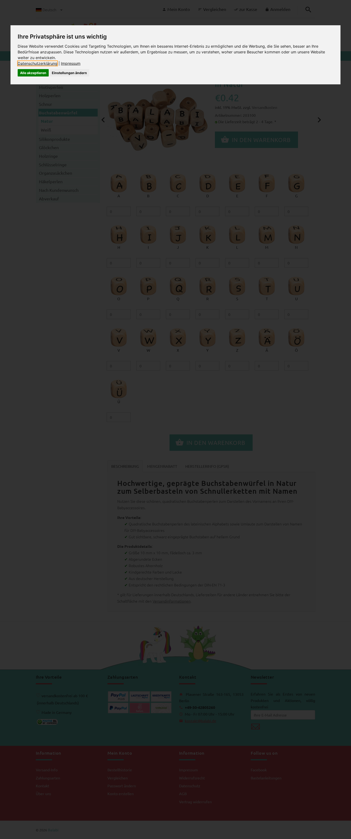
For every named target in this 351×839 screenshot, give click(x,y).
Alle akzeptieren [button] (33, 73)
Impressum (70, 63)
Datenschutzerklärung (37, 63)
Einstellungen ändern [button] (69, 73)
